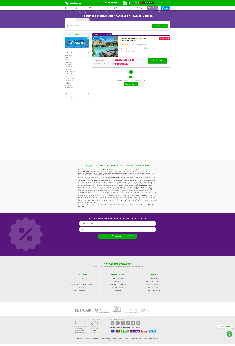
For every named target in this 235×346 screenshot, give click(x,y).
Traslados (93, 332)
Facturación (127, 338)
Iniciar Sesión (149, 2)
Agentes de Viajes (136, 338)
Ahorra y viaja (121, 340)
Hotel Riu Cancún (117, 287)
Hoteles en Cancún (80, 321)
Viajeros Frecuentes (96, 321)
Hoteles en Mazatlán (80, 324)
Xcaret (82, 278)
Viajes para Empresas (96, 324)
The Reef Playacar (153, 287)
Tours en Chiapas (79, 330)
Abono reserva (152, 338)
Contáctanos (95, 338)
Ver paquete (157, 61)
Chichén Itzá (81, 287)
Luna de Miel (94, 328)
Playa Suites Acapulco (153, 290)
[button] (106, 8)
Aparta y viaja (112, 340)
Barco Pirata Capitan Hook (81, 290)
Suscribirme (117, 236)
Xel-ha (82, 281)
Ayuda (145, 338)
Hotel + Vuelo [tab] (82, 20)
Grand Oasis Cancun (117, 278)
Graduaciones (94, 326)
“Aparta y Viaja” (147, 197)
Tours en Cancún (79, 328)
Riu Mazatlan (117, 281)
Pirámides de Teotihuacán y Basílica (81, 284)
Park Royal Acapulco (153, 284)
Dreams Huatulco (153, 278)
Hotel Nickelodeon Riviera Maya (117, 284)
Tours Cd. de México (80, 326)
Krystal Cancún (117, 290)
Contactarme (131, 84)
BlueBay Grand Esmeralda (153, 281)
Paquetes (93, 330)
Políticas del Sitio (105, 338)
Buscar (159, 26)
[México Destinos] (74, 3)
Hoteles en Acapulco (80, 332)
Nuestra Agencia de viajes (83, 338)
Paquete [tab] (70, 20)
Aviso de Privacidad (117, 338)
